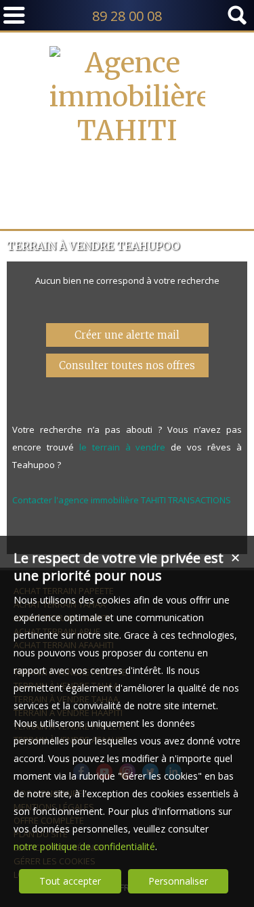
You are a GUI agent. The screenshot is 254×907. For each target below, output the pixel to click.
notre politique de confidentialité (84, 846)
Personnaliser (178, 880)
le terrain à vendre (122, 447)
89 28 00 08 (127, 16)
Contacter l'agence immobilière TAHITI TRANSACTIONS (121, 500)
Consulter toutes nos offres (127, 365)
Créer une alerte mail (127, 335)
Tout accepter (70, 880)
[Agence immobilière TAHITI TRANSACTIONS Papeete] (127, 198)
